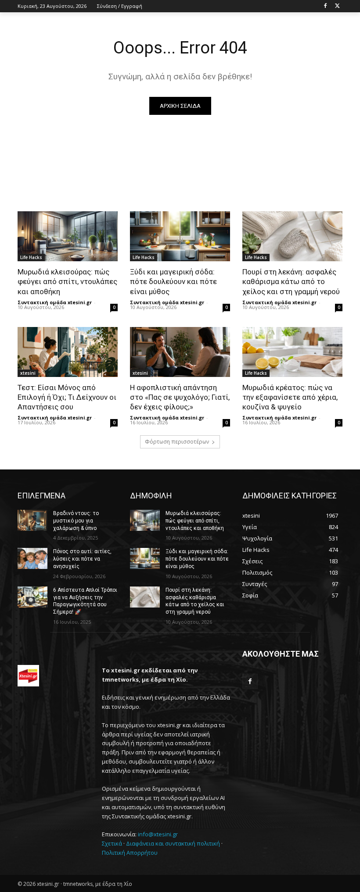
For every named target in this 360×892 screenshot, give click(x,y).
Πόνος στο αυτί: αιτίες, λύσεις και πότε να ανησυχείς (82, 558)
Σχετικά (112, 843)
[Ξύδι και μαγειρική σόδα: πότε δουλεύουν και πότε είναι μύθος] (180, 236)
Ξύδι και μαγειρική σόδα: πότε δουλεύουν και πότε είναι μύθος (173, 281)
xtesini (28, 373)
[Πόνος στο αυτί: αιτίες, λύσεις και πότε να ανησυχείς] (32, 558)
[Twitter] (337, 6)
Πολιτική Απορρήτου (130, 852)
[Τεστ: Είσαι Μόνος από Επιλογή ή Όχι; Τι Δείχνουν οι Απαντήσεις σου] (68, 352)
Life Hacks (31, 257)
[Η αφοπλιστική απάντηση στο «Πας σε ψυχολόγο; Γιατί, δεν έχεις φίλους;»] (180, 352)
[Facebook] (325, 6)
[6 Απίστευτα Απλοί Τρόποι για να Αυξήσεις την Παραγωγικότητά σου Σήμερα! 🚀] (32, 597)
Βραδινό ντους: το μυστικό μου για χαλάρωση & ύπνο (76, 520)
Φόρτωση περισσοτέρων (177, 441)
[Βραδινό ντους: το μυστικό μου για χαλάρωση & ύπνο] (32, 520)
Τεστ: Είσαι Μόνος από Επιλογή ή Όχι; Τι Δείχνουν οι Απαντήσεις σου (67, 397)
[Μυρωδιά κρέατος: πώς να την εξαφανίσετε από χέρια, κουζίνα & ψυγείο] (292, 352)
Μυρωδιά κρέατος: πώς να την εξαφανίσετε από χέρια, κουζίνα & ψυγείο (290, 397)
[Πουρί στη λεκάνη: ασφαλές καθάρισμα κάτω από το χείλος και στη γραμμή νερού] (292, 236)
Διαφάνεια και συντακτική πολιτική (173, 843)
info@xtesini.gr (158, 834)
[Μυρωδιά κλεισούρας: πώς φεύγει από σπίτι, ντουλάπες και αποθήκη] (68, 236)
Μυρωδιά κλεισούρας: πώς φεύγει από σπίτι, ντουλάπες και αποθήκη (67, 281)
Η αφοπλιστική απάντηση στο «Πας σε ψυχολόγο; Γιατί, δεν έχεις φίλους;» (180, 397)
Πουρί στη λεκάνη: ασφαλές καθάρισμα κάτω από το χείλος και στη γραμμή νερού (291, 281)
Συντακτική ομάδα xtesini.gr (55, 302)
